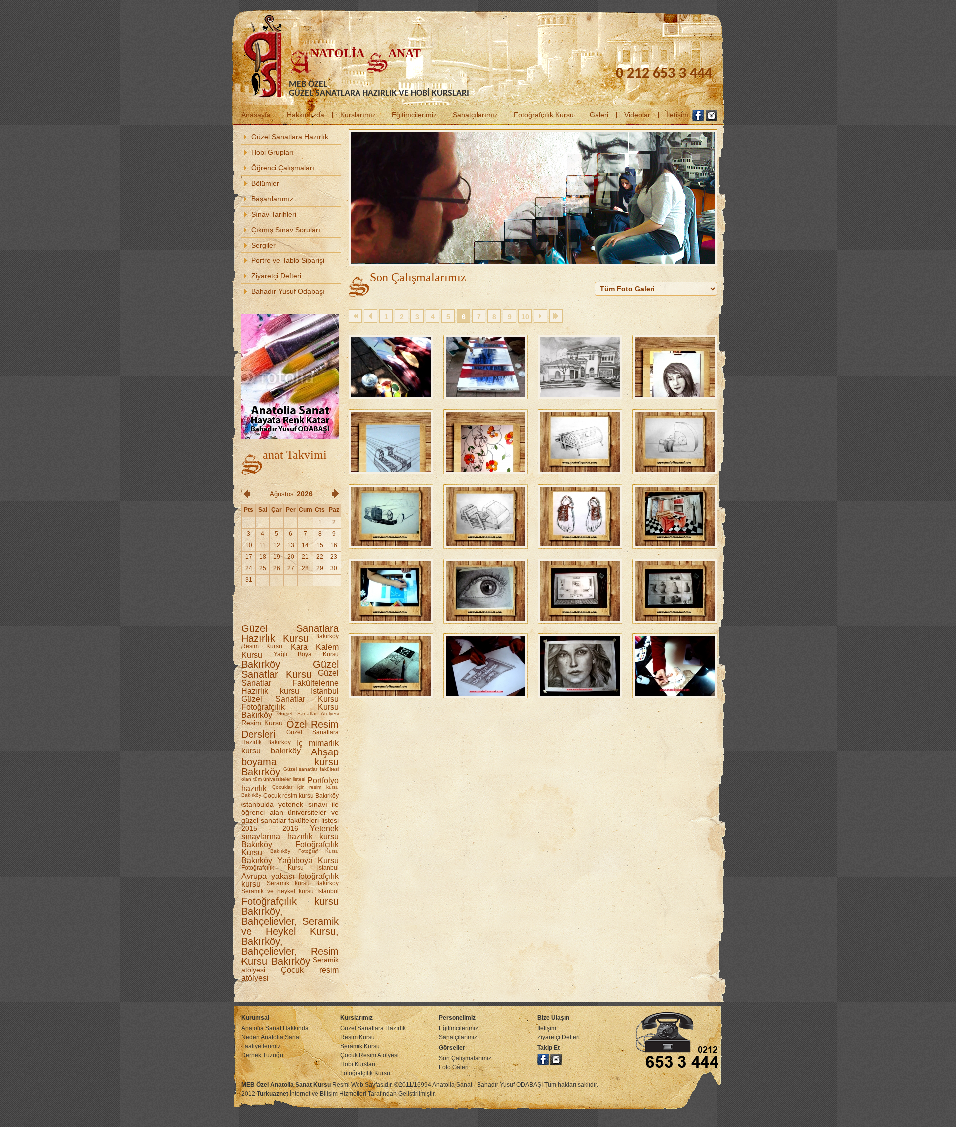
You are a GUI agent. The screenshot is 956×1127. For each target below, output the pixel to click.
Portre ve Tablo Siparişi (287, 260)
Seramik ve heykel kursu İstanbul (290, 891)
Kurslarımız (358, 115)
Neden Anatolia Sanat (271, 1037)
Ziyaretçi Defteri (276, 276)
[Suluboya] (675, 640)
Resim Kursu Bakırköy (290, 956)
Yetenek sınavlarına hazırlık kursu (290, 832)
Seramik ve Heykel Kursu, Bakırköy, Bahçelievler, (290, 936)
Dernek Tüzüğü (262, 1055)
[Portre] (580, 640)
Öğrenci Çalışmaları (282, 168)
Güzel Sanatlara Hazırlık (289, 137)
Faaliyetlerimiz (261, 1046)
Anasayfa (256, 115)
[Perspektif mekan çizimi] (675, 491)
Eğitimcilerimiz (414, 115)
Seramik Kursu (360, 1046)
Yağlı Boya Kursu (306, 654)
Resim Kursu (262, 723)
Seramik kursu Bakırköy (303, 883)
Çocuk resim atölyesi (290, 974)
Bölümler (265, 183)
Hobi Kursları (357, 1064)
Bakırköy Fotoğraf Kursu (304, 851)
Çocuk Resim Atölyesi (369, 1055)
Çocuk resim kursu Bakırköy (301, 795)
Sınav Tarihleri (273, 214)
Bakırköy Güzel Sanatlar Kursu (290, 669)
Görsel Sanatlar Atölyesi (308, 713)
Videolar (637, 115)
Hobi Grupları (272, 152)
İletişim (677, 115)
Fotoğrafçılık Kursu (544, 115)
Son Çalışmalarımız (465, 1058)
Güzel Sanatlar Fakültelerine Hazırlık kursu (290, 682)
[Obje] (485, 640)
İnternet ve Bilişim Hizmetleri (311, 1093)
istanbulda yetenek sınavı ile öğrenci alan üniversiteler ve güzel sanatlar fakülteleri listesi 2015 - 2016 (290, 816)
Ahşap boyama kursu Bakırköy (290, 762)
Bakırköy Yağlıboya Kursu (290, 860)
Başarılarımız (272, 199)
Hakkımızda (305, 115)
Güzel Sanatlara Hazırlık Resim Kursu (373, 1033)
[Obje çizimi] (675, 566)
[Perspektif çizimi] (580, 566)
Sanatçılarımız (475, 115)
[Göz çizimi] (485, 566)
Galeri (599, 115)
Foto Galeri (454, 1067)
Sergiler (263, 245)
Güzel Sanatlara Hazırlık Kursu (290, 633)
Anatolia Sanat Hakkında (275, 1028)
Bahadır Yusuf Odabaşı (288, 291)
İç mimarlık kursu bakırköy (290, 747)
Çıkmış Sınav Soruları (285, 230)
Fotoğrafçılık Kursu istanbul (290, 867)
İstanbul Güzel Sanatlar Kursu (290, 695)
